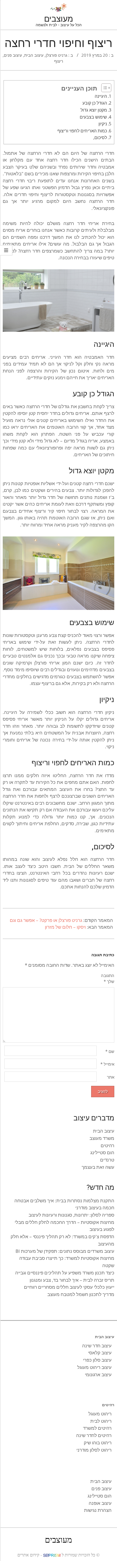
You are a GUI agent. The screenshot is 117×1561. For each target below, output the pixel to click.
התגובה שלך (107, 978)
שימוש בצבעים (93, 117)
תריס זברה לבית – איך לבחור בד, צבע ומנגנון (72, 1280)
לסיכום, (100, 137)
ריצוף (58, 61)
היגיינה (101, 96)
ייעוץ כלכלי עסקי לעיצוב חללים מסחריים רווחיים (69, 1287)
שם (109, 1051)
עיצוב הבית (34, 55)
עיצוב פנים (13, 55)
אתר (110, 1077)
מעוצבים (58, 1539)
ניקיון (102, 124)
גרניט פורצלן (56, 55)
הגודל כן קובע (94, 103)
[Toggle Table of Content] (104, 87)
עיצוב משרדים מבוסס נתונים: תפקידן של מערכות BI (65, 1251)
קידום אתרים (28, 1554)
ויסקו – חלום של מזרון (65, 927)
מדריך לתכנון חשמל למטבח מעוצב (80, 1294)
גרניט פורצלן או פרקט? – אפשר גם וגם (46, 920)
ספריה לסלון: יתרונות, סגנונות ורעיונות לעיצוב (71, 1215)
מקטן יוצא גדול (94, 110)
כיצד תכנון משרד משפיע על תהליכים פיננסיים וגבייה (64, 1273)
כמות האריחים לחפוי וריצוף (82, 131)
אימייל (107, 1064)
